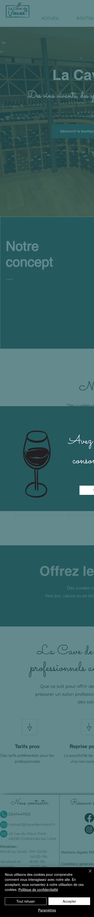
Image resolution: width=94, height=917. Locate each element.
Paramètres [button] (47, 910)
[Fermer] (87, 874)
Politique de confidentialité (38, 889)
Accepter (69, 901)
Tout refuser (25, 901)
